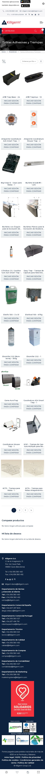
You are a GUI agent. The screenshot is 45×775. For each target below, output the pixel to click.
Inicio (4, 52)
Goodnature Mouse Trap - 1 (11, 445)
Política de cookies (10, 760)
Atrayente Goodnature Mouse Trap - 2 (34, 140)
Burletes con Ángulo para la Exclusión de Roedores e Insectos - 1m (11, 228)
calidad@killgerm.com (11, 645)
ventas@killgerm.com (10, 600)
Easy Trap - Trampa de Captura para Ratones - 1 (34, 272)
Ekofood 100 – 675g (33, 315)
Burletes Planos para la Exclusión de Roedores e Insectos (33, 228)
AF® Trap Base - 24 (11, 97)
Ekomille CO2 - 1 (34, 356)
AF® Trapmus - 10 (34, 97)
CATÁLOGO (10, 31)
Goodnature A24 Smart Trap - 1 (34, 401)
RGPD (17, 757)
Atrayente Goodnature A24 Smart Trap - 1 (11, 140)
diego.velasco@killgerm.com (13, 611)
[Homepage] (27, 772)
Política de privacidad (31, 757)
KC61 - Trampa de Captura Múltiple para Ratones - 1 (34, 445)
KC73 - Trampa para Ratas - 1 (11, 489)
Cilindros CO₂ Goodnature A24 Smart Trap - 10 (11, 272)
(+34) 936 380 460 (11, 11)
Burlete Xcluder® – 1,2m (34, 184)
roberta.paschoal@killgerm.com (14, 624)
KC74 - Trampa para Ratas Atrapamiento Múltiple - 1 (34, 489)
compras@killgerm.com (11, 656)
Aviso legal (9, 757)
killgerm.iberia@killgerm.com (32, 11)
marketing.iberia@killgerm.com (14, 677)
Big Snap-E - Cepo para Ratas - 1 (11, 184)
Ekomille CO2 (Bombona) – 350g (11, 357)
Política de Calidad (26, 763)
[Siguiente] (31, 510)
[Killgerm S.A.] (11, 22)
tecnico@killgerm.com (11, 635)
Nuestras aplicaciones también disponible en (10, 3)
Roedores (13, 52)
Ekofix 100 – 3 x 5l (11, 315)
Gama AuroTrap (11, 400)
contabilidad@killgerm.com (13, 667)
